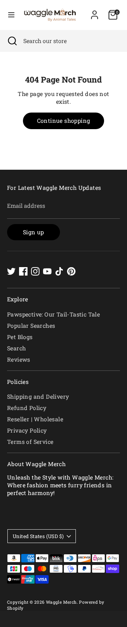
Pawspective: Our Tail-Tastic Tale (53, 314)
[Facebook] (23, 271)
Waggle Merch (61, 602)
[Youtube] (47, 271)
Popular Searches (31, 325)
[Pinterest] (71, 271)
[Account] (94, 11)
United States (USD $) (38, 536)
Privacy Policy (27, 430)
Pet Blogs (20, 336)
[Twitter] (11, 271)
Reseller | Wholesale (35, 419)
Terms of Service (30, 441)
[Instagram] (35, 271)
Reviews (18, 359)
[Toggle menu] (11, 15)
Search (16, 348)
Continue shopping (63, 120)
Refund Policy (26, 407)
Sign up (33, 232)
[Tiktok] (59, 271)
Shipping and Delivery (38, 396)
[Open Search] (11, 41)
